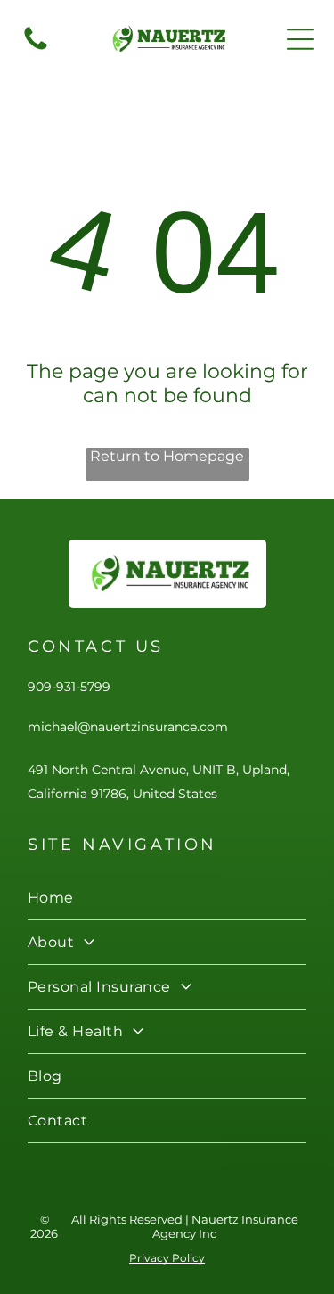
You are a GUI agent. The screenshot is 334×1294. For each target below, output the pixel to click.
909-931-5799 (69, 687)
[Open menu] (300, 39)
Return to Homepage (167, 456)
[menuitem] (167, 898)
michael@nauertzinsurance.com (128, 727)
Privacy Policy (167, 1258)
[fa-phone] (35, 48)
